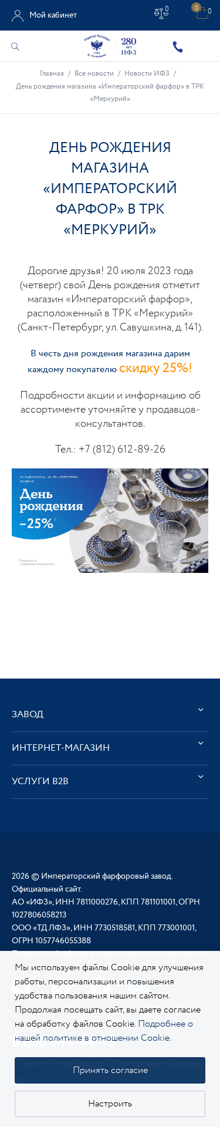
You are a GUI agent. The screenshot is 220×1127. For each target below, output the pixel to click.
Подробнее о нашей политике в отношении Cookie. (104, 1031)
